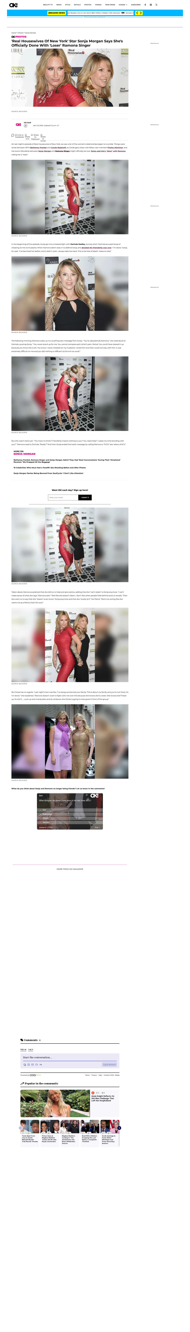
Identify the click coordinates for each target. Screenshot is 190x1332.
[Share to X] (27, 135)
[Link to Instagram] (151, 4)
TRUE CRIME (110, 5)
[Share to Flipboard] (35, 135)
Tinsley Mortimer (115, 148)
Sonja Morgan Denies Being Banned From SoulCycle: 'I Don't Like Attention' (48, 473)
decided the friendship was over (96, 248)
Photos (20, 33)
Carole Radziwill (58, 148)
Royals (77, 5)
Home (13, 33)
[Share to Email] (43, 135)
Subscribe (136, 5)
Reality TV (48, 5)
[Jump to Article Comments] (12, 135)
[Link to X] (156, 4)
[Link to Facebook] (145, 4)
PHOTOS (87, 5)
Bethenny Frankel (38, 148)
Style (67, 5)
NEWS (58, 5)
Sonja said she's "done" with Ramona (108, 151)
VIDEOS (98, 5)
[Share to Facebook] (19, 135)
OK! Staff (27, 123)
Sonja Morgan (30, 33)
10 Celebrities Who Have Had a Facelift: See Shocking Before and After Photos (50, 468)
